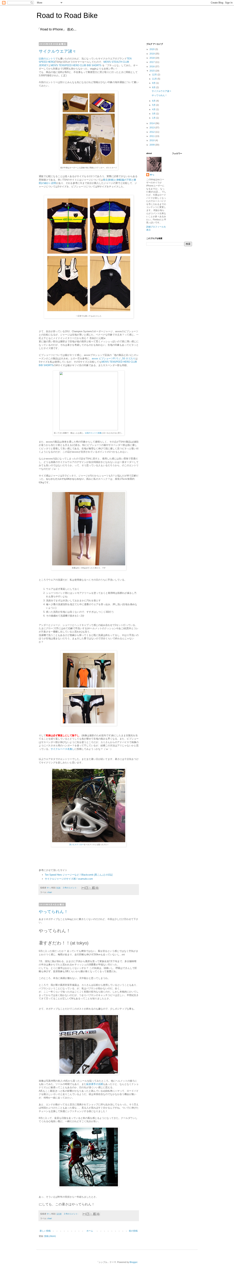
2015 (152, 70)
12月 (154, 74)
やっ (152, 174)
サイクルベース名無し (62, 749)
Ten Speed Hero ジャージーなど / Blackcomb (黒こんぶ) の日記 (79, 874)
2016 (152, 66)
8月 (154, 87)
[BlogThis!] (86, 888)
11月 (154, 79)
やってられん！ (53, 911)
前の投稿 (133, 1231)
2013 (152, 127)
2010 (152, 140)
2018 (152, 58)
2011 (152, 136)
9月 (154, 83)
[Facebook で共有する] (93, 888)
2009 (152, 145)
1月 (154, 118)
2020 (152, 49)
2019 (152, 53)
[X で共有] (90, 888)
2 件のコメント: (70, 888)
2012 (152, 132)
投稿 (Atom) (50, 1236)
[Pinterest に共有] (97, 888)
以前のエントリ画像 (93, 433)
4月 (154, 109)
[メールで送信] (83, 888)
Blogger (133, 1262)
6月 (154, 101)
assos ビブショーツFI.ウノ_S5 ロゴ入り (113, 358)
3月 (154, 113)
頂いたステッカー (76, 844)
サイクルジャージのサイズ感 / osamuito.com (69, 878)
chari (49, 892)
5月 (154, 105)
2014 (152, 123)
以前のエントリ (47, 58)
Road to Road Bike (67, 15)
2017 (152, 62)
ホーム (89, 1231)
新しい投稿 (45, 1231)
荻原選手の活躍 (94, 1084)
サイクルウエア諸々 (57, 51)
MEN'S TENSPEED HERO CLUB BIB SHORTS (76, 65)
